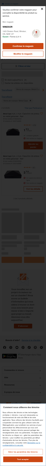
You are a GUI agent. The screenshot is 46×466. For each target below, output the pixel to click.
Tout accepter (23, 459)
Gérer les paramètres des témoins (23, 452)
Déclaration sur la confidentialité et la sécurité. (21, 443)
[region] (23, 434)
